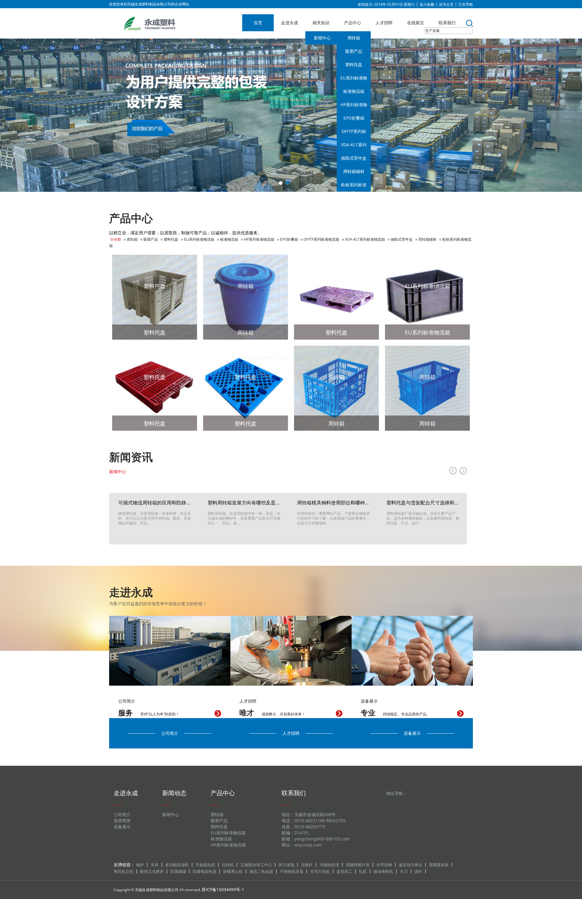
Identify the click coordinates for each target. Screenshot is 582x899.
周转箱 (353, 38)
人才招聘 (384, 22)
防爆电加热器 (204, 871)
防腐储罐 (178, 871)
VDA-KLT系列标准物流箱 (353, 146)
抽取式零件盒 (353, 158)
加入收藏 (427, 4)
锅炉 (140, 864)
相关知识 (321, 22)
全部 (117, 239)
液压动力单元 (410, 864)
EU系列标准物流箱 (353, 80)
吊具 (155, 864)
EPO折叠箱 (353, 118)
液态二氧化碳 (261, 871)
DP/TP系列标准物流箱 (354, 133)
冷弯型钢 (384, 864)
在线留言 (415, 22)
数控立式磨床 (152, 871)
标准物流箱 (353, 91)
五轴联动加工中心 (256, 864)
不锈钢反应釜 (291, 871)
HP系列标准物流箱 (353, 106)
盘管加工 (344, 871)
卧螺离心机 (233, 871)
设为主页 (446, 4)
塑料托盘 (353, 64)
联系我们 (447, 22)
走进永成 (289, 22)
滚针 (418, 871)
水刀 (404, 871)
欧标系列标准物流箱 (353, 187)
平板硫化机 (205, 864)
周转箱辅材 (353, 171)
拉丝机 (228, 864)
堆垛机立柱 (123, 871)
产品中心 (352, 22)
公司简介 (169, 733)
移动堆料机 (383, 871)
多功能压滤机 (177, 864)
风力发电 (286, 864)
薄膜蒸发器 (439, 864)
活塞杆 (307, 864)
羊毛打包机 (320, 871)
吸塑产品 (353, 51)
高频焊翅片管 (358, 864)
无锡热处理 (329, 864)
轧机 (363, 871)
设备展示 (412, 733)
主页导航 (465, 4)
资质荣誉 (122, 820)
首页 (258, 22)
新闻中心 (322, 38)
